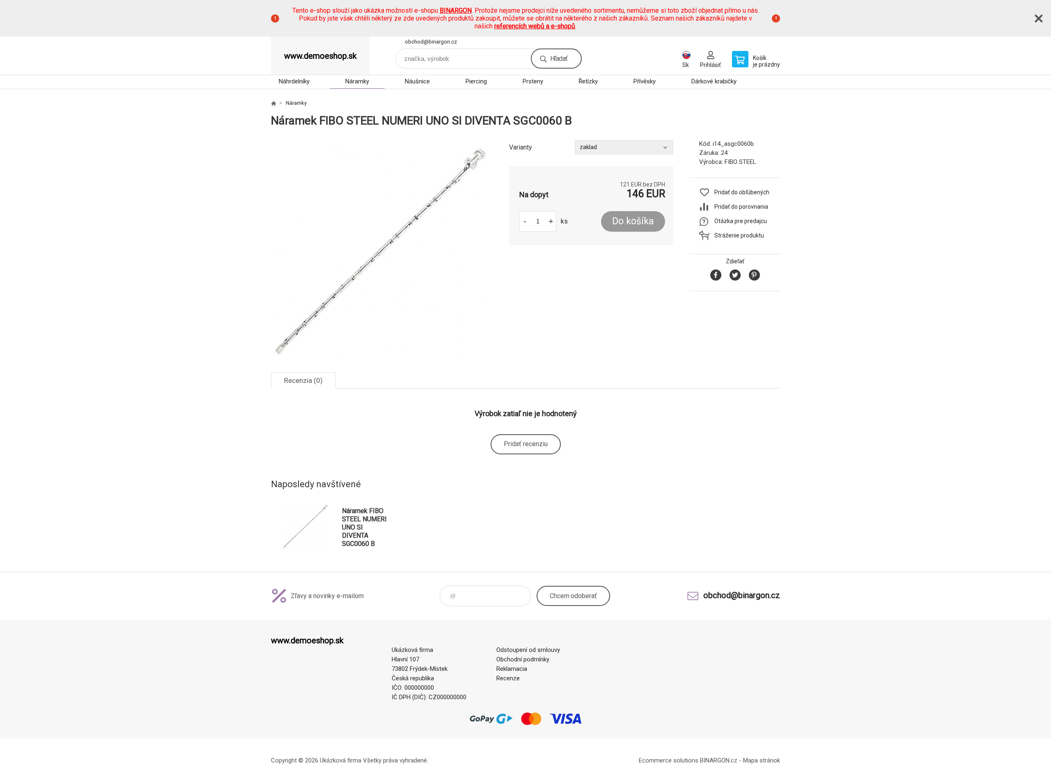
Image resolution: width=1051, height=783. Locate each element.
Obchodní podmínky (522, 659)
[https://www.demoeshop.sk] (273, 103)
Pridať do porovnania (741, 206)
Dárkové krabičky (714, 81)
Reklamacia (511, 668)
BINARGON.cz (718, 760)
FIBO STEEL (740, 162)
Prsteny (533, 81)
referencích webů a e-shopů (534, 26)
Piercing (476, 81)
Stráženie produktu (739, 235)
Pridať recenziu (526, 444)
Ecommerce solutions (668, 760)
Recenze (508, 678)
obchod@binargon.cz (431, 42)
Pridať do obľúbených (741, 192)
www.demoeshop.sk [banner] (320, 56)
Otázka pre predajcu (740, 221)
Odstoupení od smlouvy (528, 650)
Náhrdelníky (294, 81)
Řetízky (588, 81)
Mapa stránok (761, 760)
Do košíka (633, 221)
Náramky (357, 81)
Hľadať (558, 58)
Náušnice (417, 81)
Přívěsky (644, 81)
